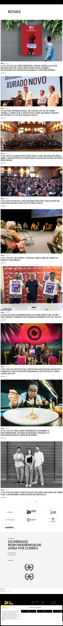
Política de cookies (5, 623)
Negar (44, 611)
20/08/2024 (7, 255)
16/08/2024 (7, 312)
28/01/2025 (7, 153)
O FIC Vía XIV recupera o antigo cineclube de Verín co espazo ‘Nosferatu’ (29, 259)
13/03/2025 (7, 108)
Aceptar (28, 611)
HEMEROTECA (54, 603)
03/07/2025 (7, 63)
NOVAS (2, 63)
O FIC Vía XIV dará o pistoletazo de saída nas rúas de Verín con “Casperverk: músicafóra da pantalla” (31, 493)
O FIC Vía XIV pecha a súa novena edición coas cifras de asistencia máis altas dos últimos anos (30, 202)
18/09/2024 (7, 198)
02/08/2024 (7, 428)
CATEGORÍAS (53, 601)
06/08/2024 (7, 366)
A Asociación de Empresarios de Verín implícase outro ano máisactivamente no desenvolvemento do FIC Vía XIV (31, 316)
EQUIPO (43, 601)
